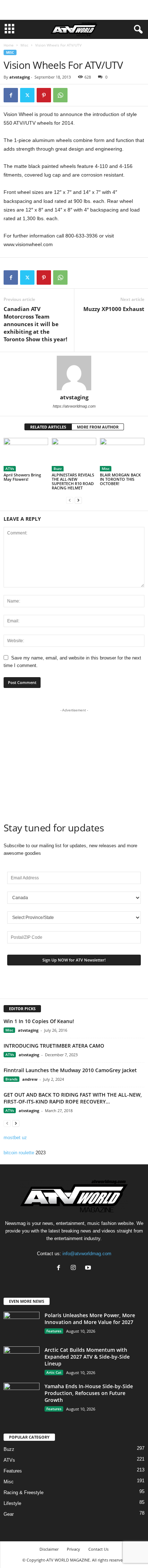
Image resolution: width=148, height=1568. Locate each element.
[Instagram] (75, 1268)
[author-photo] (74, 373)
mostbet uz (15, 1137)
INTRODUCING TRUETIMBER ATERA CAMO (54, 1045)
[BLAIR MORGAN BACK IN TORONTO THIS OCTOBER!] (122, 454)
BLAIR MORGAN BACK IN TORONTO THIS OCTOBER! (120, 479)
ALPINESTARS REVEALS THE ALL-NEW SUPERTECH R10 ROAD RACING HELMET (73, 481)
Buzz (58, 468)
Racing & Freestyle (23, 1492)
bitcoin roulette (19, 1152)
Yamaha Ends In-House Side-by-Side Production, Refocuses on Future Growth (89, 1393)
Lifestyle (12, 1503)
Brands (11, 1078)
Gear (9, 1514)
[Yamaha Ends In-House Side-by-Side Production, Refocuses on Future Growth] (22, 1396)
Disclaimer (49, 1549)
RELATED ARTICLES (48, 427)
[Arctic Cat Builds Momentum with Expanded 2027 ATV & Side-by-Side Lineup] (22, 1359)
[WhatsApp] (60, 95)
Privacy (73, 1549)
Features (53, 1330)
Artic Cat (53, 1372)
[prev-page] (69, 500)
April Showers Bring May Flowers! (22, 477)
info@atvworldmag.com (87, 1253)
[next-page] (78, 500)
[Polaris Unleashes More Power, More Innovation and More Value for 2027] (22, 1325)
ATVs (9, 468)
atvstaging (19, 77)
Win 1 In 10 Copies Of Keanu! (39, 1021)
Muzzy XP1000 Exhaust (113, 308)
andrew (29, 1079)
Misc (24, 45)
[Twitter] (27, 95)
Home (9, 45)
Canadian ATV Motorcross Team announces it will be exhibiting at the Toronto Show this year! (35, 324)
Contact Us (98, 1549)
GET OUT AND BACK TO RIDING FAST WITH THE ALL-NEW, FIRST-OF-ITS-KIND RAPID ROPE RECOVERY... (73, 1098)
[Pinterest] (44, 95)
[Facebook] (11, 95)
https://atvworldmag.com (74, 406)
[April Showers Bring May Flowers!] (26, 454)
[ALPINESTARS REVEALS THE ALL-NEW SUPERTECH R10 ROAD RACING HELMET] (74, 454)
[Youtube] (89, 1268)
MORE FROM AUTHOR (98, 427)
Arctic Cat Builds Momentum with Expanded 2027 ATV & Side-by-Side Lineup (87, 1356)
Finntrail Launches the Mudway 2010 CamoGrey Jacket (70, 1070)
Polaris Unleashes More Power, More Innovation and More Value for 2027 (90, 1318)
